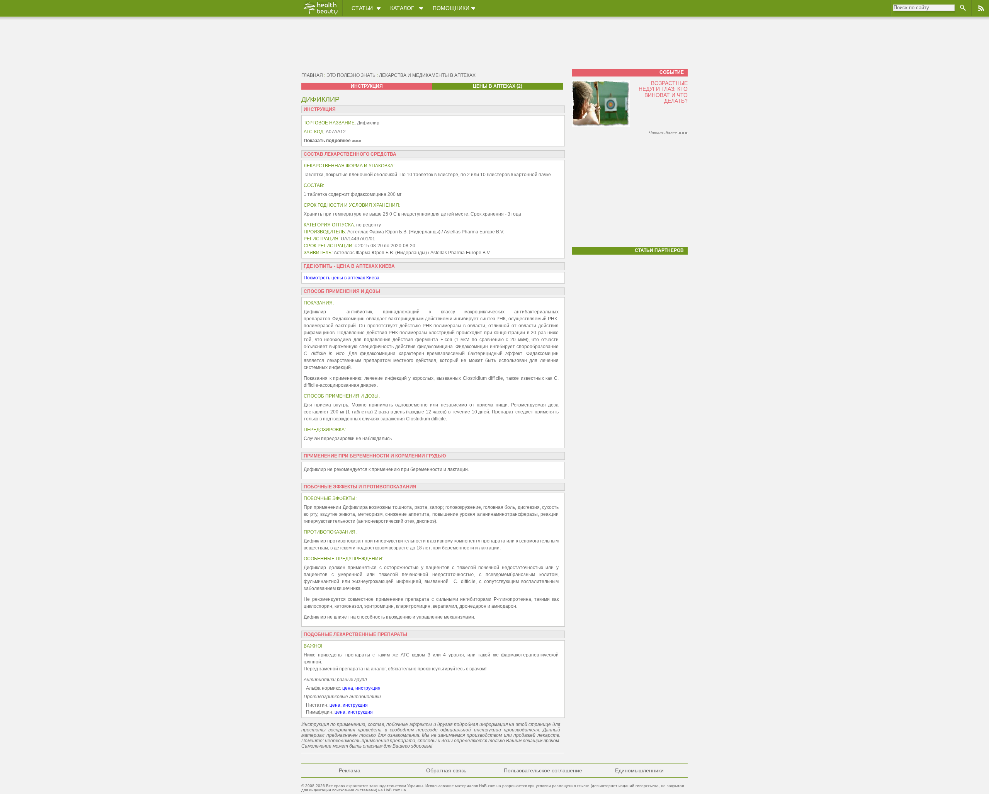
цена (347, 688)
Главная (312, 75)
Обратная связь (446, 770)
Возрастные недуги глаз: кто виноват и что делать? (663, 92)
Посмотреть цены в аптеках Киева (341, 278)
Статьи (362, 8)
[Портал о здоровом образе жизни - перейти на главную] (320, 14)
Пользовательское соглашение (543, 770)
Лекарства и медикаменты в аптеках (427, 75)
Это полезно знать (351, 75)
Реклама (349, 770)
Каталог (402, 8)
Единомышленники (639, 770)
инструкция (368, 688)
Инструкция (367, 86)
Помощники (451, 8)
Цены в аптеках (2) (497, 86)
